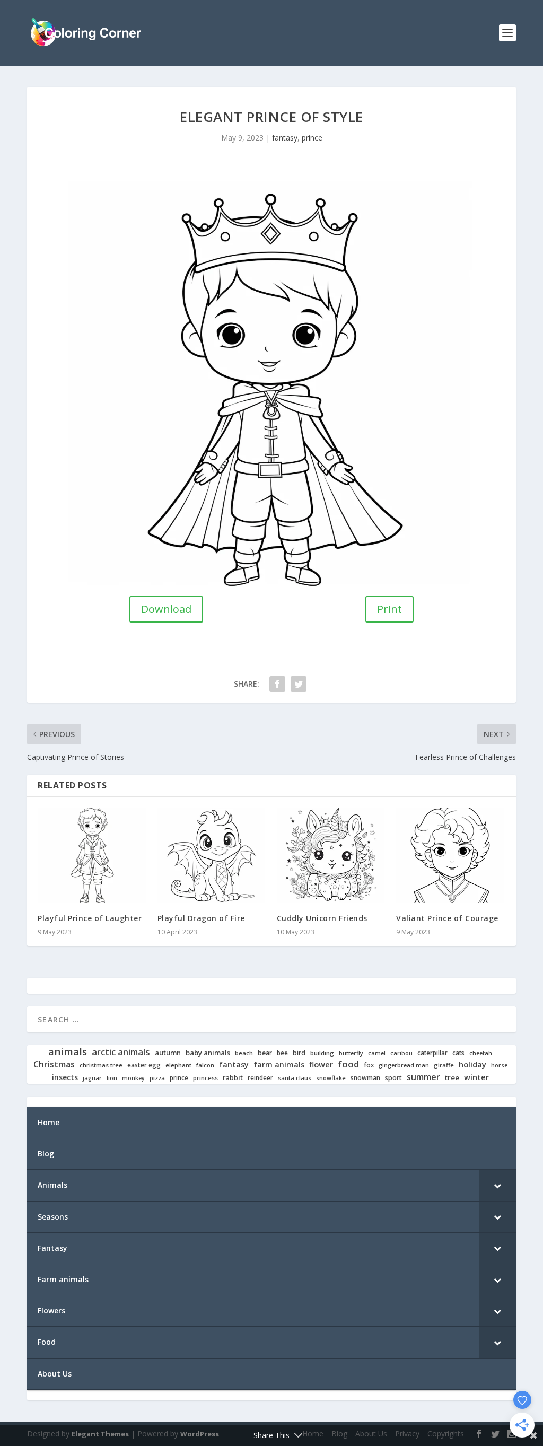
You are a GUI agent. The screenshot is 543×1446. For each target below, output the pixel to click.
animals (67, 1051)
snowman (365, 1078)
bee (282, 1053)
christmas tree (101, 1065)
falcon (205, 1065)
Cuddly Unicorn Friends (322, 918)
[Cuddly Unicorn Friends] (331, 856)
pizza (157, 1078)
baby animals (208, 1052)
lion (112, 1078)
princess (205, 1078)
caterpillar (432, 1053)
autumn (168, 1052)
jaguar (92, 1078)
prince (312, 138)
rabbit (233, 1077)
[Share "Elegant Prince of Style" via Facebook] (277, 684)
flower (321, 1065)
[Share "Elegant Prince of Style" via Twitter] (298, 684)
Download (166, 609)
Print (389, 609)
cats (458, 1053)
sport (393, 1078)
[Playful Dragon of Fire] (211, 856)
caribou (401, 1053)
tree (452, 1077)
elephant (178, 1065)
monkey (133, 1078)
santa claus (294, 1078)
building (322, 1053)
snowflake (331, 1078)
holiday (472, 1064)
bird (299, 1053)
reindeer (260, 1078)
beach (244, 1053)
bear (265, 1053)
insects (65, 1077)
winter (476, 1077)
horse (499, 1065)
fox (369, 1065)
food (348, 1064)
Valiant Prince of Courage (447, 918)
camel (377, 1053)
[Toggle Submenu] (497, 1185)
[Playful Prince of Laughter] (92, 856)
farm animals (278, 1065)
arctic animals (121, 1052)
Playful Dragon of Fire (201, 918)
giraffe (444, 1065)
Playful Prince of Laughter (90, 918)
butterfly (351, 1053)
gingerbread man (404, 1065)
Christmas (54, 1064)
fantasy (284, 138)
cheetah (480, 1053)
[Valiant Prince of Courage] (450, 856)
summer (423, 1077)
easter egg (144, 1065)
